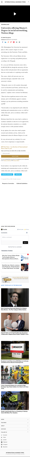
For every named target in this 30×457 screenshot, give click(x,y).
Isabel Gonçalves (7, 37)
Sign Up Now (7, 279)
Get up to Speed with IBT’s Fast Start (20, 277)
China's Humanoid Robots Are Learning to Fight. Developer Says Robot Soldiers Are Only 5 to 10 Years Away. (14, 387)
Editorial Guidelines (22, 183)
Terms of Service (7, 160)
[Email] (16, 42)
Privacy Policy (16, 160)
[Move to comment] (19, 42)
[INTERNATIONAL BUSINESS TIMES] (15, 2)
